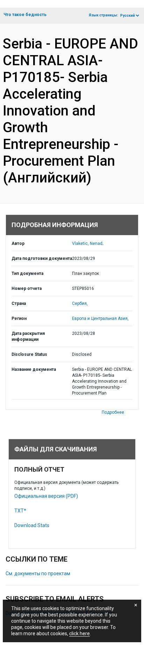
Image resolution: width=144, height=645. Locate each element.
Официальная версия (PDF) (46, 496)
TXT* (20, 510)
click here (79, 633)
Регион (19, 318)
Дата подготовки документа (42, 258)
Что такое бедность (24, 14)
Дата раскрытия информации (28, 336)
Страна (19, 303)
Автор (18, 243)
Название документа (34, 369)
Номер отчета (27, 288)
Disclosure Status (29, 354)
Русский (127, 15)
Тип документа (27, 273)
